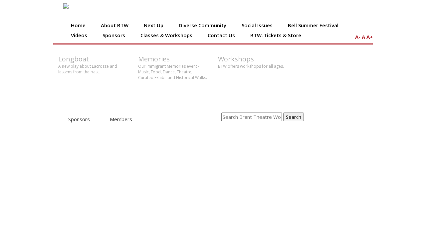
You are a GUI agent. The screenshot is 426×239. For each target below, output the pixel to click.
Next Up (153, 25)
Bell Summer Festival (313, 25)
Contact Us (221, 35)
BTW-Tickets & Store (275, 35)
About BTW (114, 25)
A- (357, 37)
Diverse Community (202, 25)
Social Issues (257, 25)
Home (78, 25)
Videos (79, 35)
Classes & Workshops (166, 35)
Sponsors (114, 35)
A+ (369, 37)
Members (121, 119)
